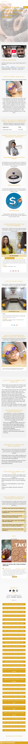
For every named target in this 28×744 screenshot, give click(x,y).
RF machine (5, 319)
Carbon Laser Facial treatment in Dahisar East (14, 722)
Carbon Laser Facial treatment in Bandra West (14, 692)
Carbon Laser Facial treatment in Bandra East (14, 689)
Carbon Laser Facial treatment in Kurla (14, 619)
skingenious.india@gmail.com (14, 595)
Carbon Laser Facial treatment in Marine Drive (14, 657)
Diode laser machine (12, 319)
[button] (26, 2)
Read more (14, 576)
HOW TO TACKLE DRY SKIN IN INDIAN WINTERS (14, 565)
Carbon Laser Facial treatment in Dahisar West (14, 726)
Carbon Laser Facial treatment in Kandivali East (14, 701)
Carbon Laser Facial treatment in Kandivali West (14, 707)
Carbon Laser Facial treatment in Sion (14, 661)
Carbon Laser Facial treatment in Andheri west (14, 615)
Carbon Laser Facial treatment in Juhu (14, 642)
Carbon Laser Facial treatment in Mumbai (14, 608)
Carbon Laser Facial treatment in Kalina (14, 623)
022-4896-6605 (14, 597)
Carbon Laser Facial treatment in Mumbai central (14, 714)
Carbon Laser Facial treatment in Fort (14, 646)
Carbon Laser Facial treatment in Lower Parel (14, 675)
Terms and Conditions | (10, 740)
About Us (14, 600)
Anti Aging (5, 266)
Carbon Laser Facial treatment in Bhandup (14, 685)
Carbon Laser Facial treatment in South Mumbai (14, 680)
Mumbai (7, 66)
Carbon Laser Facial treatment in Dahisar (14, 730)
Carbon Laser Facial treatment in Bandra (14, 696)
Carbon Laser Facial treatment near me (14, 604)
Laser (15, 266)
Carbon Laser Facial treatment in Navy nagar (14, 654)
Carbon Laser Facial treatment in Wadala (14, 665)
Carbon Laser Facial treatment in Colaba (14, 612)
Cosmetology (10, 266)
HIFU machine (8, 320)
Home (3, 66)
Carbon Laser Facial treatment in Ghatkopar (14, 634)
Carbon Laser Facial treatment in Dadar (14, 627)
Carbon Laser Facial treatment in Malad (14, 638)
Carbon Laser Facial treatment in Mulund (14, 718)
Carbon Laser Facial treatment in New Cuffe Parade (14, 670)
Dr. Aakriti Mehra (21, 67)
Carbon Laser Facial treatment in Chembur (14, 631)
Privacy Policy (19, 740)
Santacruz (13, 66)
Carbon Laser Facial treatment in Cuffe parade (14, 650)
